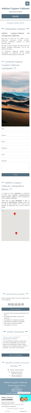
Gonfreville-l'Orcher (24, 195)
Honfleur (8, 196)
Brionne (4, 196)
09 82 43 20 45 (16, 304)
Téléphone (4, 148)
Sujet (3, 154)
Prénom (4, 135)
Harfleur (14, 196)
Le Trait (24, 196)
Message (4, 160)
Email (3, 141)
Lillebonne (15, 195)
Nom (3, 128)
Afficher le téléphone (17, 375)
